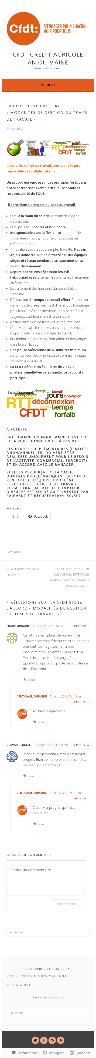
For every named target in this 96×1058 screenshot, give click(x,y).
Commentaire (66, 904)
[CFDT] (52, 1040)
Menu (51, 85)
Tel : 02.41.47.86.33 (19, 985)
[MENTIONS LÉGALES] (60, 1040)
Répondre (79, 626)
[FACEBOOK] (44, 1040)
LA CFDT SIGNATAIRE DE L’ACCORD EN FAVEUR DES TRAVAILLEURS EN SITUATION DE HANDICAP (69, 577)
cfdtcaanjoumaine (32, 696)
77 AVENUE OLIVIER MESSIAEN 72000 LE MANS (37, 976)
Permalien (13, 552)
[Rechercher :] (48, 932)
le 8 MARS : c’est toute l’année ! (23, 571)
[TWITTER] (35, 1040)
